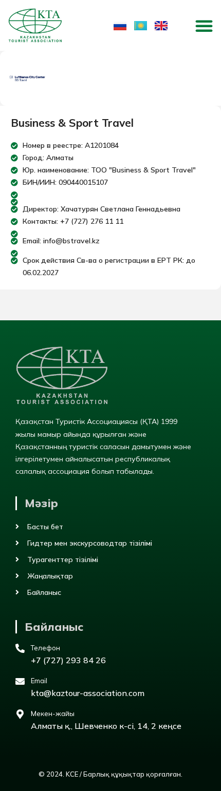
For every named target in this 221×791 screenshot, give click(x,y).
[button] (204, 26)
